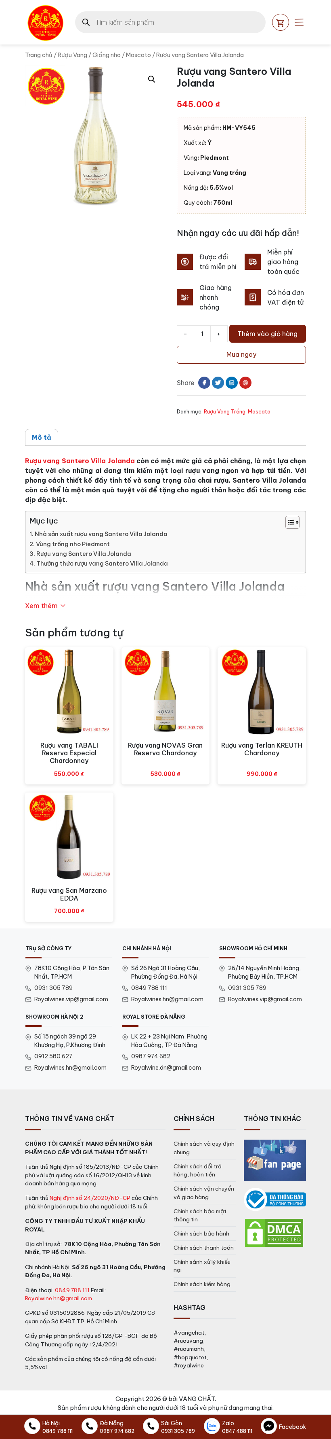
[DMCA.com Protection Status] (274, 1232)
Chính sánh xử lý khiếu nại (202, 1266)
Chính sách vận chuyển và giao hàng (204, 1192)
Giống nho (106, 55)
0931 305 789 (53, 988)
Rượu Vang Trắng (224, 411)
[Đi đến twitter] (218, 383)
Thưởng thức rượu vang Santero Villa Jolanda (102, 563)
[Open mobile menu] (299, 22)
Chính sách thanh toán (204, 1247)
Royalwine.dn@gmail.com (166, 1067)
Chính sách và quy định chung (204, 1147)
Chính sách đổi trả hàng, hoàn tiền (198, 1170)
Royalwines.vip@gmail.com (71, 999)
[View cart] (280, 22)
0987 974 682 (150, 1056)
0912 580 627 (53, 1056)
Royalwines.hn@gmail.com (167, 999)
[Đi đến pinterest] (245, 383)
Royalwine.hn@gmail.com (58, 1298)
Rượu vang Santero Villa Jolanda (80, 461)
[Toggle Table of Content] (288, 522)
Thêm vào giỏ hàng (267, 334)
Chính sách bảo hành (201, 1233)
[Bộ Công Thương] (275, 1199)
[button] (152, 79)
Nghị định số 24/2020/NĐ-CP (90, 1198)
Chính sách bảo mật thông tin (200, 1215)
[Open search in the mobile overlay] (170, 22)
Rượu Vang (72, 55)
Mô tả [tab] (41, 437)
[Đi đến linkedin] (232, 383)
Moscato (138, 55)
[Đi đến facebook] (204, 383)
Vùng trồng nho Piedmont (73, 544)
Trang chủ (38, 55)
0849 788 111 (149, 988)
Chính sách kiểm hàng (202, 1284)
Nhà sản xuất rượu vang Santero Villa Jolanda (101, 534)
